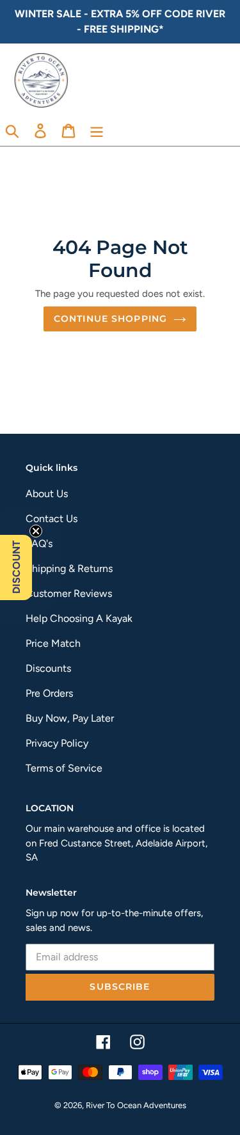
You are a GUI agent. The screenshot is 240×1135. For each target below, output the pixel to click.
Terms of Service (64, 768)
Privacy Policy (57, 743)
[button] (16, 567)
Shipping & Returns (69, 568)
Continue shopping (110, 318)
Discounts (48, 668)
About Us (47, 494)
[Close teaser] (35, 531)
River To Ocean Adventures (136, 1105)
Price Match (53, 643)
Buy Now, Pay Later (70, 718)
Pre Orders (49, 693)
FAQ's (39, 543)
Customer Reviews (69, 593)
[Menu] (97, 130)
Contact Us (51, 518)
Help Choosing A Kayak (79, 618)
